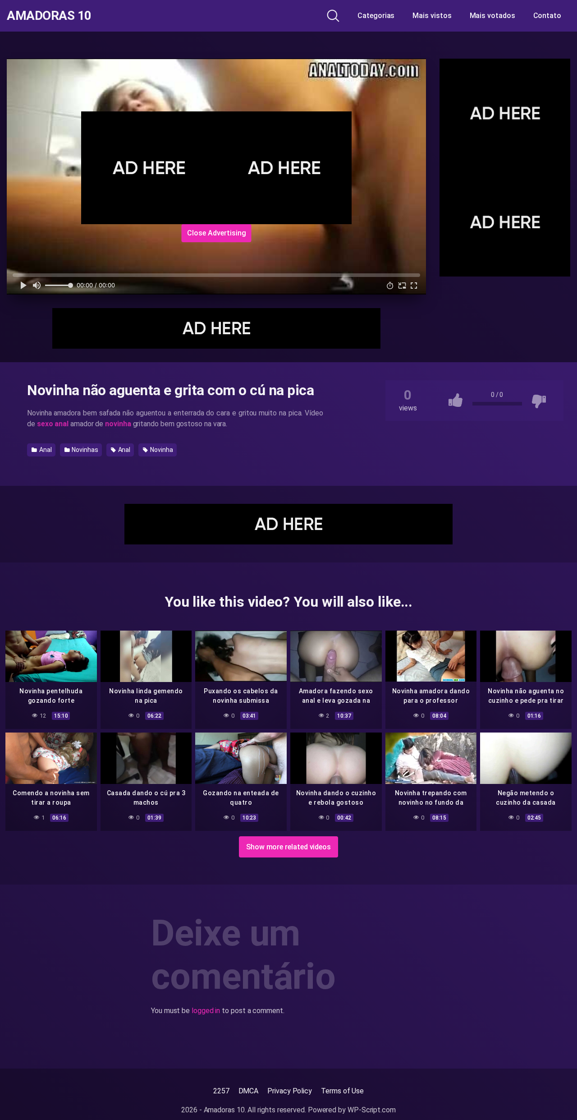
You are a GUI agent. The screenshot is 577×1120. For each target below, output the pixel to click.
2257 (221, 1091)
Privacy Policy (289, 1091)
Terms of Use (342, 1091)
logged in (206, 1010)
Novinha (161, 449)
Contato (547, 15)
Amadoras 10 (49, 16)
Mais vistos (431, 15)
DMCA (248, 1091)
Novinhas (84, 449)
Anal (45, 449)
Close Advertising (216, 233)
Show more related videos (288, 847)
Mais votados (492, 15)
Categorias (375, 15)
